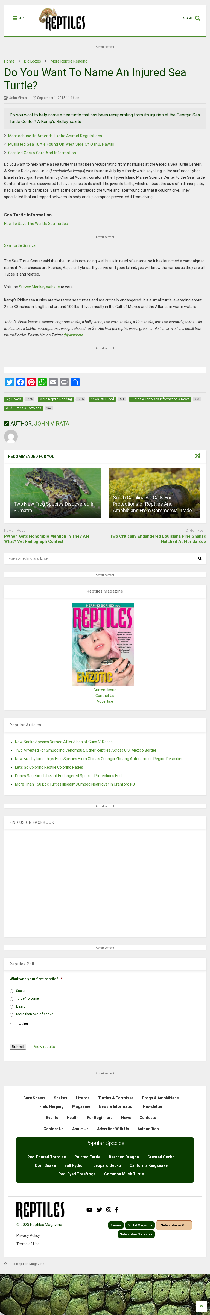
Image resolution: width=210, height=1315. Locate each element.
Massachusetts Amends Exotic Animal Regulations (55, 136)
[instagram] (108, 1210)
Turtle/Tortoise (27, 998)
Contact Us (104, 695)
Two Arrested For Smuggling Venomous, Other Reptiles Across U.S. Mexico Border (85, 750)
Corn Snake (45, 1165)
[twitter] (99, 1210)
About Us (80, 1129)
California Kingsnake (149, 1165)
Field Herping (51, 1106)
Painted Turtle (87, 1157)
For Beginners (100, 1117)
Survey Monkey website (39, 287)
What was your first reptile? (36, 979)
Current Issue (105, 690)
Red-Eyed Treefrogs (77, 1174)
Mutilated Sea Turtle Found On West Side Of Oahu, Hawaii (61, 144)
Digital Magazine (140, 1225)
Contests (147, 1117)
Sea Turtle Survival (20, 245)
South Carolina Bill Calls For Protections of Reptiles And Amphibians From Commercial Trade (152, 504)
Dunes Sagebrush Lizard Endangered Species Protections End (68, 776)
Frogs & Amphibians (160, 1098)
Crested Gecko (161, 1157)
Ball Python (74, 1165)
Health (72, 1117)
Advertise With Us (113, 1129)
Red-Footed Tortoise (46, 1157)
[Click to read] (55, 493)
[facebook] (116, 1210)
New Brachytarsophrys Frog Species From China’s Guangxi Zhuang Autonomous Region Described (99, 759)
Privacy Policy (28, 1235)
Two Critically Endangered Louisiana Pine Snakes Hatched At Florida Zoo (158, 539)
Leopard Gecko (107, 1165)
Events (52, 1117)
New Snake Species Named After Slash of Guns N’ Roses (64, 742)
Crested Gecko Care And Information (42, 153)
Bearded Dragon (124, 1157)
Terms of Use (28, 1244)
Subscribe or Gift (174, 1225)
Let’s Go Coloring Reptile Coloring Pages (49, 767)
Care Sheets (34, 1098)
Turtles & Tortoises (116, 1098)
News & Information (117, 1106)
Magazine (81, 1106)
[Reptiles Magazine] (60, 34)
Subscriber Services (136, 1234)
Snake (20, 991)
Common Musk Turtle (124, 1174)
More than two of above (34, 1014)
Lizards (83, 1098)
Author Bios (148, 1129)
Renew (115, 1225)
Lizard (20, 1006)
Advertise (105, 701)
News (126, 1117)
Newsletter (153, 1106)
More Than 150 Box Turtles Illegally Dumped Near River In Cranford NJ (75, 784)
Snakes (60, 1098)
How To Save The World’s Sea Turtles (36, 223)
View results (44, 1046)
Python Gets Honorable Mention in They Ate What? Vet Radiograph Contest (47, 539)
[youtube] (89, 1210)
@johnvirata (73, 335)
